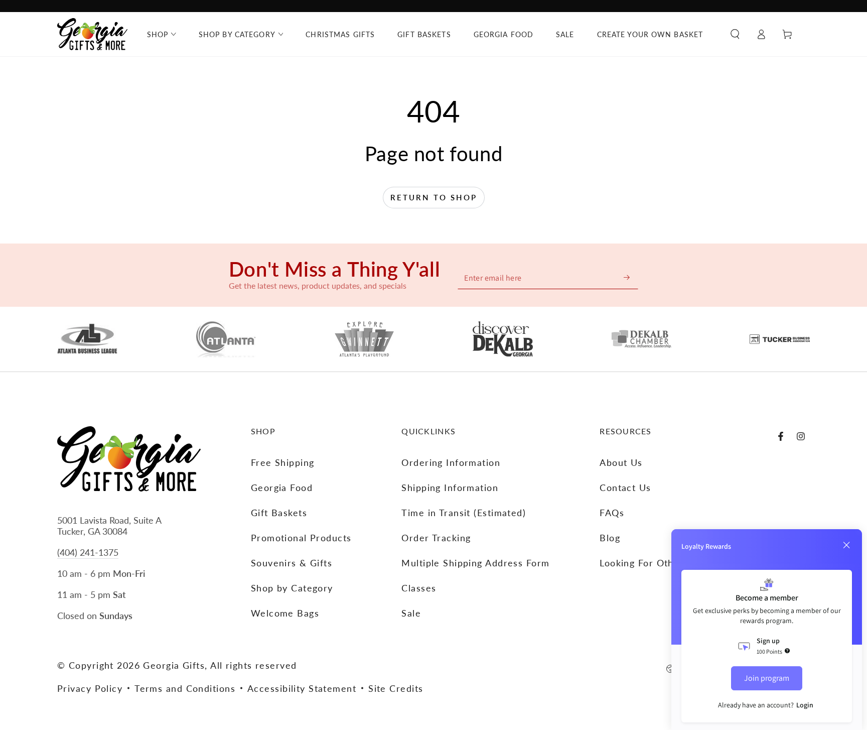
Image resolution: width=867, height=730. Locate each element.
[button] (735, 34)
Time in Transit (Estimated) (463, 512)
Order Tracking (436, 537)
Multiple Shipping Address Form (475, 562)
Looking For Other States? (660, 562)
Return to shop (433, 197)
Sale (411, 613)
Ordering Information (450, 462)
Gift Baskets (279, 512)
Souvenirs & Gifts (291, 562)
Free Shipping (283, 462)
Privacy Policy (89, 688)
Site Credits (395, 688)
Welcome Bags (285, 613)
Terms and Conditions (184, 688)
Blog (610, 537)
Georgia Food (282, 487)
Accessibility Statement (301, 688)
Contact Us (625, 487)
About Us (621, 462)
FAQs (612, 512)
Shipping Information (449, 487)
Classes (418, 587)
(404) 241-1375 (87, 552)
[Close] (846, 545)
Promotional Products (301, 537)
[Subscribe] (627, 277)
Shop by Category (292, 587)
